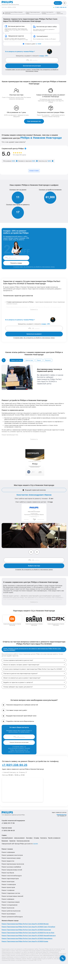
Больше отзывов (34, 170)
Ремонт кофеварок (8, 899)
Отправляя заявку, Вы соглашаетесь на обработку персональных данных (34, 266)
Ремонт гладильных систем (11, 893)
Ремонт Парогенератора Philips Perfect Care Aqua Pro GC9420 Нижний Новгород (29, 935)
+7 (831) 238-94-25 (60, 7)
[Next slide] (37, 552)
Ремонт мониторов (8, 881)
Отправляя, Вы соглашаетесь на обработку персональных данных (34, 569)
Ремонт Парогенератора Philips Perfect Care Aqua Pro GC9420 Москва (25, 924)
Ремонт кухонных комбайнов (11, 867)
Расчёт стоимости (54, 838)
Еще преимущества (34, 121)
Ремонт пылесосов (8, 908)
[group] (12, 620)
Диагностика (29, 360)
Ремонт (39, 360)
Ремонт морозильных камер (11, 858)
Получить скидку (16, 263)
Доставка (29, 838)
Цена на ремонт (19, 838)
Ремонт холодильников (9, 905)
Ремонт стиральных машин (11, 902)
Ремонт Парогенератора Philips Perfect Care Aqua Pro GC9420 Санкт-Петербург (28, 927)
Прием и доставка (16, 360)
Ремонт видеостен (8, 861)
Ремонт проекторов (8, 887)
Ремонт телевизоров (9, 884)
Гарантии (12, 841)
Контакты (43, 838)
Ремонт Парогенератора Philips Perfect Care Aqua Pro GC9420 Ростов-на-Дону (28, 932)
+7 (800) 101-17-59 (8, 823)
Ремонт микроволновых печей (12, 870)
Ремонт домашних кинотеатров (12, 855)
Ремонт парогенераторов (10, 878)
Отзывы (36, 838)
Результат (48, 360)
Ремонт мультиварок (9, 914)
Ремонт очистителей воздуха (12, 875)
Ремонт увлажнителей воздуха (12, 916)
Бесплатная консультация (32, 66)
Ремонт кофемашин (8, 852)
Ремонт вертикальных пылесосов (13, 864)
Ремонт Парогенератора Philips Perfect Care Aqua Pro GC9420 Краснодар (26, 930)
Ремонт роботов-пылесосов (11, 911)
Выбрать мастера (34, 566)
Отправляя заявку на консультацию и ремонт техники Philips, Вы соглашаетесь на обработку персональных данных (19, 749)
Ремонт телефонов (8, 890)
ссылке (35, 843)
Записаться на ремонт (34, 334)
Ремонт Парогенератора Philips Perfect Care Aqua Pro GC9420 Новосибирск (27, 938)
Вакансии (5, 841)
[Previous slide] (31, 552)
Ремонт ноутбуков (8, 873)
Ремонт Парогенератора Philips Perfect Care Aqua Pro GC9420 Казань (25, 941)
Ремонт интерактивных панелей (12, 896)
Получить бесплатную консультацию (19, 742)
